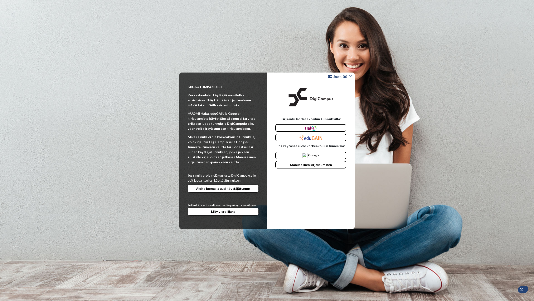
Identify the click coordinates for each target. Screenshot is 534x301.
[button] (340, 76)
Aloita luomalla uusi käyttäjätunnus (223, 188)
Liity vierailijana (223, 211)
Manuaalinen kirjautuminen (311, 165)
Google (313, 155)
